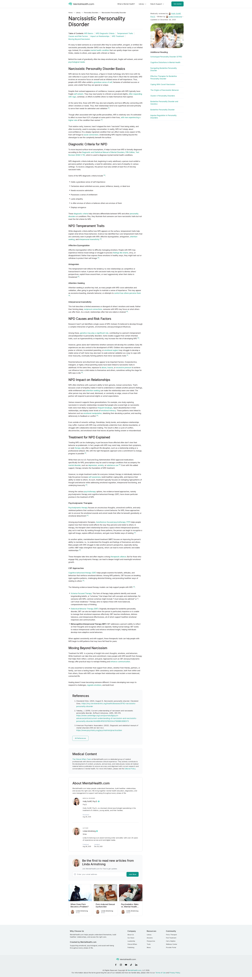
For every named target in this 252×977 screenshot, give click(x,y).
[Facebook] (116, 965)
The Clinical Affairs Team (81, 759)
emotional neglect (111, 350)
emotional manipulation (92, 413)
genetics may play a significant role (94, 333)
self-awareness (94, 477)
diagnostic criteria (81, 214)
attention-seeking (93, 391)
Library (141, 4)
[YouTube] (126, 965)
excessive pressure (123, 368)
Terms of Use (160, 973)
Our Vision (130, 938)
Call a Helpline (170, 941)
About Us (130, 935)
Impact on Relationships (99, 36)
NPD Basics (88, 33)
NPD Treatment (118, 36)
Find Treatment (171, 938)
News (149, 947)
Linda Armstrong (89, 831)
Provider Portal (171, 947)
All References (80, 738)
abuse (104, 368)
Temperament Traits (125, 33)
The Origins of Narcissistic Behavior (164, 90)
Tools (149, 944)
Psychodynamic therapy (78, 508)
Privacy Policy (174, 973)
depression (92, 465)
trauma (110, 368)
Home (70, 13)
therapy (78, 448)
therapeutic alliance (118, 557)
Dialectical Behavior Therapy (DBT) (84, 609)
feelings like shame (120, 253)
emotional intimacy (108, 411)
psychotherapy (89, 492)
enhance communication (120, 662)
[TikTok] (131, 965)
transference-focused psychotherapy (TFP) (113, 522)
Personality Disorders (91, 13)
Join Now (132, 874)
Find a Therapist (171, 935)
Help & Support (156, 4)
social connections (91, 135)
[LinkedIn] (136, 965)
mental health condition (99, 50)
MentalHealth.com (134, 970)
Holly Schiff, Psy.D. (90, 801)
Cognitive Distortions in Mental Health (165, 62)
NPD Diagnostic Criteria (105, 33)
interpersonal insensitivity (89, 239)
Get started (177, 4)
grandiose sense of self (103, 82)
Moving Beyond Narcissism (79, 39)
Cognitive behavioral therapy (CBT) (82, 573)
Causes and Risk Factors (78, 36)
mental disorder (74, 465)
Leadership (131, 941)
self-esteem (78, 94)
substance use (112, 465)
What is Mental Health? (126, 4)
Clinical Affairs (132, 944)
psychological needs (76, 62)
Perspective (151, 941)
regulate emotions (94, 685)
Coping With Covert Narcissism (162, 84)
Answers (150, 938)
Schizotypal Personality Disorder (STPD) (166, 57)
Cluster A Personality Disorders (162, 96)
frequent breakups (105, 408)
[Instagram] (121, 965)
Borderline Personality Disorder (162, 110)
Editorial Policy (130, 769)
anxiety (101, 465)
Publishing (130, 947)
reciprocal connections (93, 309)
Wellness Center (171, 944)
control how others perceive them (127, 293)
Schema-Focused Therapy (81, 593)
